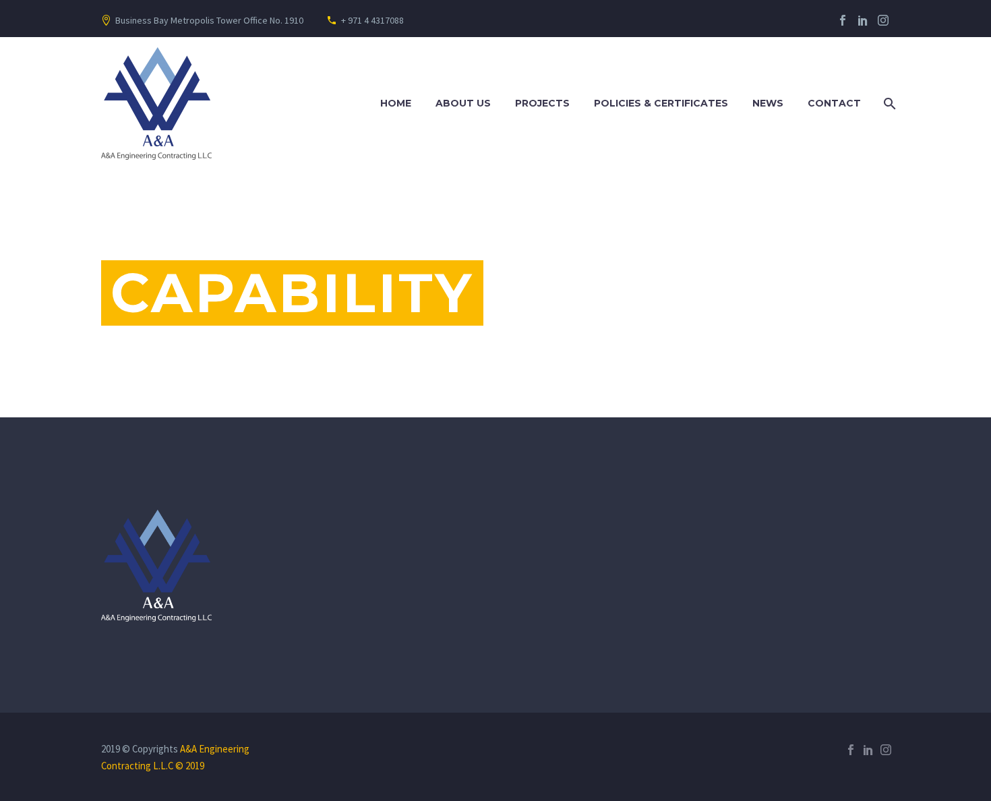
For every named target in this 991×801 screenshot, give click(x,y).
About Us (463, 103)
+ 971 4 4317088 (372, 20)
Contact (834, 103)
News (767, 103)
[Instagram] (883, 20)
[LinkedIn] (863, 20)
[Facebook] (843, 20)
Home (395, 103)
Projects (542, 103)
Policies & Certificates (661, 103)
